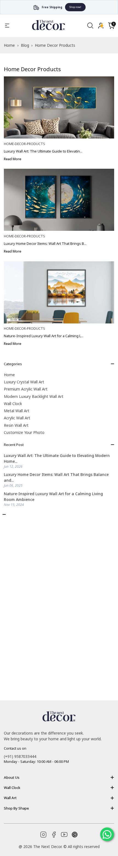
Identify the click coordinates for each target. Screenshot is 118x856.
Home (9, 374)
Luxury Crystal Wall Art (24, 381)
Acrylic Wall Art (17, 417)
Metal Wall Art (16, 410)
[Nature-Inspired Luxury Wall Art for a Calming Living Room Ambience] (59, 292)
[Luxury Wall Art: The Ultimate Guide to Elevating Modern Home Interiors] (59, 107)
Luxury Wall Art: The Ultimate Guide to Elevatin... (43, 151)
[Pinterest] (74, 834)
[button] (111, 25)
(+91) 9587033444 (20, 756)
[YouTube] (64, 834)
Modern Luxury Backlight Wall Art (33, 396)
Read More (12, 159)
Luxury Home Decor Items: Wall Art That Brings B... (45, 243)
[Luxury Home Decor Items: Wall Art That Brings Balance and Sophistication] (59, 200)
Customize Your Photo (24, 432)
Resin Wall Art (16, 425)
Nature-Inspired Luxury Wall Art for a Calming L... (43, 336)
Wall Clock (13, 403)
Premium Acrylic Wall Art (25, 389)
